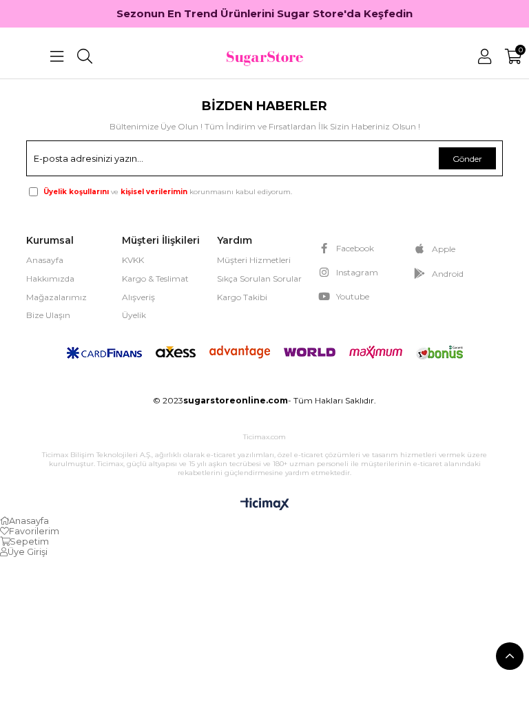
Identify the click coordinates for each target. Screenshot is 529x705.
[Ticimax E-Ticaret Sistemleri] (264, 505)
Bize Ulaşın (48, 315)
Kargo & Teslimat (155, 278)
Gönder (467, 159)
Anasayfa (44, 260)
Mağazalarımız (56, 297)
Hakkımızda (50, 278)
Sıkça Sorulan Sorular (259, 278)
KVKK (133, 260)
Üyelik (134, 315)
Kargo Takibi (242, 297)
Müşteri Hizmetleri (254, 260)
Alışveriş (138, 297)
